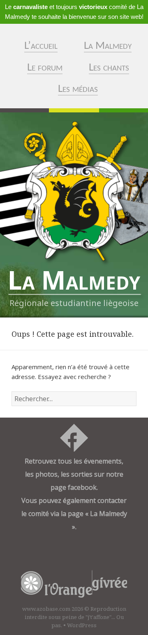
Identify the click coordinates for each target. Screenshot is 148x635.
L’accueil (41, 46)
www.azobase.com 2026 (52, 608)
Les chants (109, 67)
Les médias (78, 89)
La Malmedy (108, 46)
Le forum (44, 67)
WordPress (82, 625)
